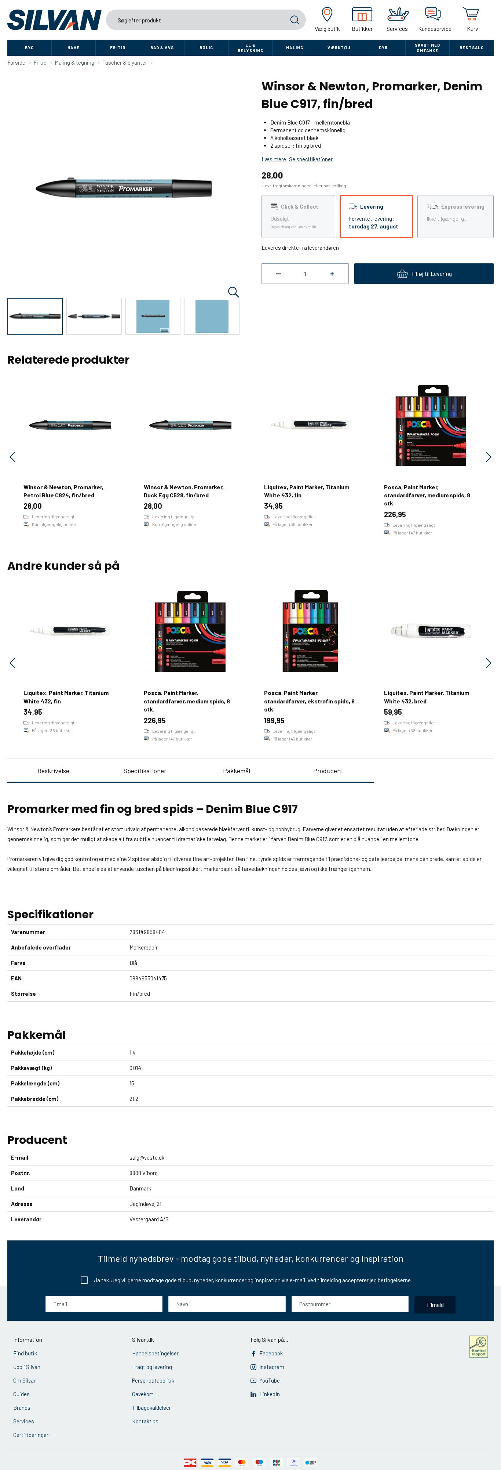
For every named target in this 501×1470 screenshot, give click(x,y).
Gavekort (142, 1394)
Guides (21, 1394)
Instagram (271, 1366)
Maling (294, 47)
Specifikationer (145, 771)
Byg (29, 47)
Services (23, 1421)
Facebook (271, 1353)
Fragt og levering (152, 1366)
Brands (21, 1407)
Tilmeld (435, 1304)
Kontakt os (145, 1421)
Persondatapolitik (153, 1380)
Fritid (117, 47)
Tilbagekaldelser (151, 1407)
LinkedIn (269, 1394)
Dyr (383, 47)
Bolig (206, 47)
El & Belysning (250, 48)
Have (73, 47)
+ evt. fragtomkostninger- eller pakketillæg (304, 185)
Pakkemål (236, 771)
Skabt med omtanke (427, 48)
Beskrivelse (53, 771)
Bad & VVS (162, 47)
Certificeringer (30, 1434)
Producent (328, 771)
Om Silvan (25, 1380)
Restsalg (472, 47)
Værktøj (339, 47)
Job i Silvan (26, 1366)
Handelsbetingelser (155, 1353)
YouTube (269, 1380)
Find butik (25, 1353)
